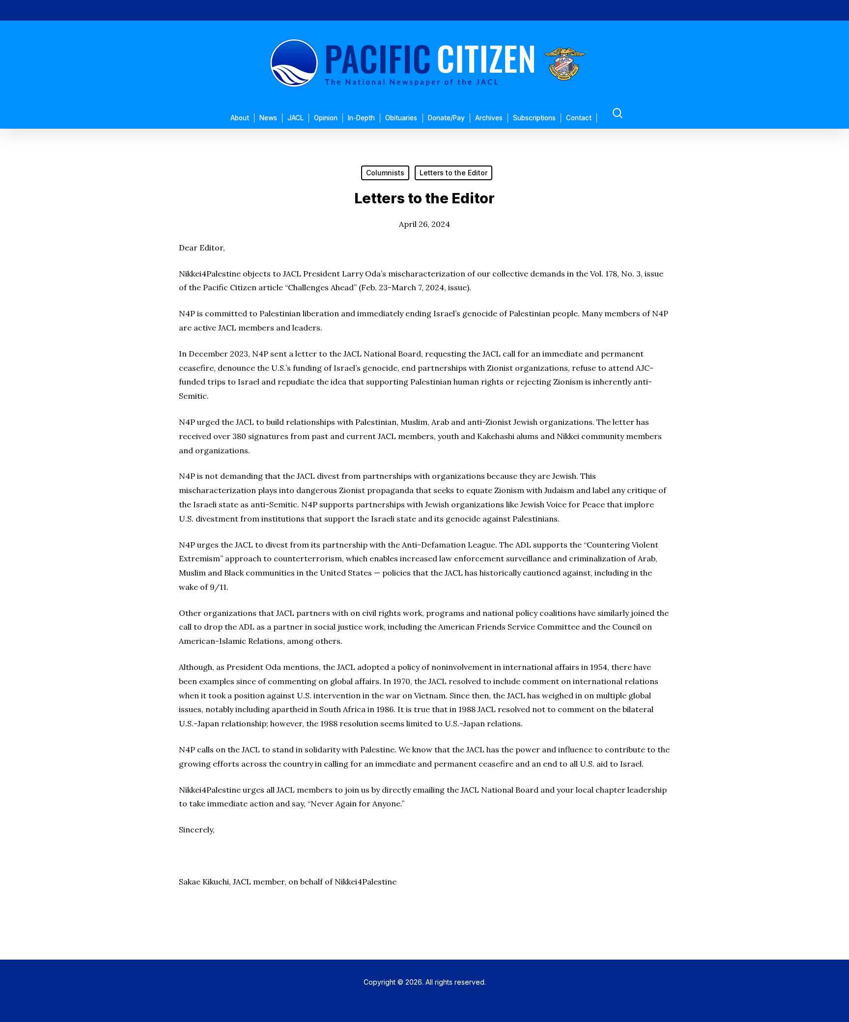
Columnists (385, 172)
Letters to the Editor (453, 172)
